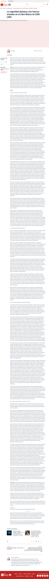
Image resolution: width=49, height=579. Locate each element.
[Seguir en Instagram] (42, 575)
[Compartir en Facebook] (32, 541)
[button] (44, 4)
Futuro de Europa (9, 8)
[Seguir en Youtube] (47, 575)
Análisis (4, 8)
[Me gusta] (8, 541)
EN (27, 4)
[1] (41, 164)
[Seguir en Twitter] (40, 575)
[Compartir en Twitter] (34, 541)
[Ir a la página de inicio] (6, 4)
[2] (13, 205)
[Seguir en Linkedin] (45, 575)
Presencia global (10, 1)
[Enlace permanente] (4, 64)
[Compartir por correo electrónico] (1, 64)
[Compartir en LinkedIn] (36, 541)
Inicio (1, 8)
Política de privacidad (27, 573)
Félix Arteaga (13, 50)
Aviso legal (20, 573)
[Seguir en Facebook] (38, 575)
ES (26, 4)
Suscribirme (4, 72)
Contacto (15, 573)
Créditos (33, 573)
